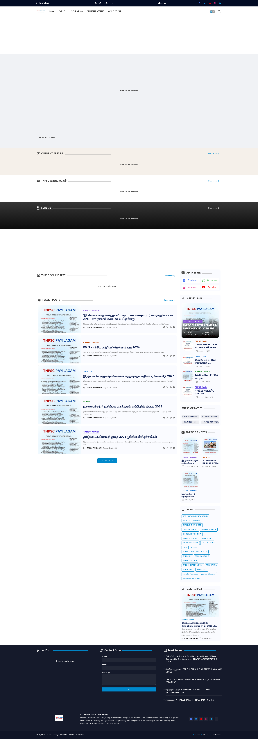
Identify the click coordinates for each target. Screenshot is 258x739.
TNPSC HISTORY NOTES (193, 565)
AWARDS (196, 521)
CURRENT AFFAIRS (95, 11)
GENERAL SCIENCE (208, 529)
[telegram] (220, 3)
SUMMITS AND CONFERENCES (195, 552)
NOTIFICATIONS (208, 543)
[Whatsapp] (171, 327)
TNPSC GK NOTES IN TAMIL (211, 422)
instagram (192, 287)
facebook (192, 280)
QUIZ (185, 547)
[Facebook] (164, 327)
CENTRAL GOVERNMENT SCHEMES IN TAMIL (211, 416)
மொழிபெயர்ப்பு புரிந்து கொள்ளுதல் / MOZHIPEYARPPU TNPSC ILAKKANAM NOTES (206, 362)
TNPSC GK (187, 556)
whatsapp (212, 280)
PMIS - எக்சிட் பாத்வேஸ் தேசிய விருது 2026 (111, 347)
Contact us (216, 735)
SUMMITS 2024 (190, 422)
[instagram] (215, 3)
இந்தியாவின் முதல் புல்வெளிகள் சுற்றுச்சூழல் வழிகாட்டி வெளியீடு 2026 (128, 376)
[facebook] (199, 3)
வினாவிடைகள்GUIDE (191, 578)
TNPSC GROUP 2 (202, 556)
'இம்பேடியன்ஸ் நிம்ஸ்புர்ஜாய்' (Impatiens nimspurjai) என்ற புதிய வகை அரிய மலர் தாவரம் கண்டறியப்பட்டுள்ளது (128, 317)
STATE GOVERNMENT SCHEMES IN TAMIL (191, 416)
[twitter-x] (205, 3)
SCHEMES (76, 11)
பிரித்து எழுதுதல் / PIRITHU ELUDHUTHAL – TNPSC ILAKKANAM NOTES (188, 691)
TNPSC (61, 11)
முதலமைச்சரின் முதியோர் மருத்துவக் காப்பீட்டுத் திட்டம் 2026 (122, 406)
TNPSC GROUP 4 (190, 561)
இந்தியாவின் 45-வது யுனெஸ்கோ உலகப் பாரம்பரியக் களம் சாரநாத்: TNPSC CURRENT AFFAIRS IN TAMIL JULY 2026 (190, 495)
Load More (106, 461)
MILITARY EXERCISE (190, 543)
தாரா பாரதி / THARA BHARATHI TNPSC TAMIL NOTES (190, 700)
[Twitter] (167, 327)
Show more (212, 154)
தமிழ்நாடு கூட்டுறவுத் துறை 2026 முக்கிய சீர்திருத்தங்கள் (120, 437)
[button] (212, 11)
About (205, 735)
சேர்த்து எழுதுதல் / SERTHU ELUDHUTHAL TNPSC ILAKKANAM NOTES (206, 392)
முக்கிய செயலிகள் (190, 574)
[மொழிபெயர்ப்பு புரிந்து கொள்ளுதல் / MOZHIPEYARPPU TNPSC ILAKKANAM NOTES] (188, 361)
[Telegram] (174, 327)
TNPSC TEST (188, 569)
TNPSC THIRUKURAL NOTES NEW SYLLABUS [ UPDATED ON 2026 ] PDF (193, 681)
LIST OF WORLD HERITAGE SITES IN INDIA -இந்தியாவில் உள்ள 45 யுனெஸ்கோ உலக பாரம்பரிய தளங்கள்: (210, 462)
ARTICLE (186, 521)
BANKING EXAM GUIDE (192, 525)
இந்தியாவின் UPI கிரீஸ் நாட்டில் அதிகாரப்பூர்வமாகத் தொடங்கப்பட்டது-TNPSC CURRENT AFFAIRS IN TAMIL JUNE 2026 (206, 377)
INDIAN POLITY (207, 538)
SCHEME (194, 547)
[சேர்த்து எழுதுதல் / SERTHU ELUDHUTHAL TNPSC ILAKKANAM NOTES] (188, 391)
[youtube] (210, 3)
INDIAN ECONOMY (190, 538)
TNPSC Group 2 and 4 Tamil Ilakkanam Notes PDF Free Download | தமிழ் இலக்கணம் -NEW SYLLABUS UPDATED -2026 (206, 346)
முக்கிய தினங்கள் (208, 574)
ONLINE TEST (114, 11)
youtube (212, 287)
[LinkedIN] (216, 719)
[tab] (51, 11)
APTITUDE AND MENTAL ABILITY (195, 516)
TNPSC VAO (202, 569)
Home (51, 11)
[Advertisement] (117, 35)
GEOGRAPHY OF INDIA (192, 534)
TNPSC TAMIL (211, 565)
